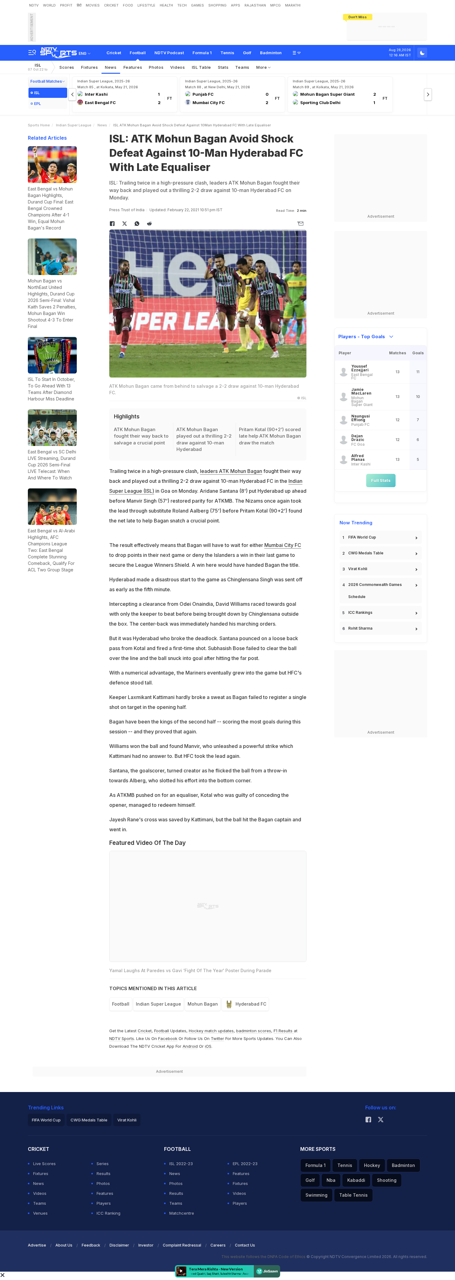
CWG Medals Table (366, 553)
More (262, 67)
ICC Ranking (108, 1213)
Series (103, 1163)
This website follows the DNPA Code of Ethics (263, 1256)
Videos (177, 67)
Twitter (217, 1038)
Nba (331, 1180)
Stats (223, 67)
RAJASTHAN (255, 5)
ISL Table (201, 67)
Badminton (271, 52)
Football (138, 52)
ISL (38, 67)
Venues (40, 1213)
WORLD (49, 5)
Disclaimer (119, 1245)
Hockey (372, 1165)
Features (133, 67)
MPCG (275, 5)
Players (104, 1203)
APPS (235, 5)
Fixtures (89, 67)
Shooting (386, 1180)
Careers (218, 1245)
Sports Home (39, 125)
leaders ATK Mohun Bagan (231, 471)
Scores (66, 67)
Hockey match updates (211, 1030)
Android (190, 1046)
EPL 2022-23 (245, 1163)
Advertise (37, 1245)
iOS (208, 1046)
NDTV (34, 5)
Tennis (227, 52)
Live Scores (44, 1163)
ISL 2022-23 (181, 1163)
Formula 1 (202, 52)
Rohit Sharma (360, 628)
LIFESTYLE (146, 5)
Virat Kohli (357, 568)
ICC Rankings (360, 612)
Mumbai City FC (282, 545)
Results (103, 1173)
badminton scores (253, 1030)
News (111, 67)
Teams (242, 67)
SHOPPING (217, 5)
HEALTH (166, 5)
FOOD (128, 5)
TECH (182, 5)
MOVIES (93, 5)
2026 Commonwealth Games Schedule (375, 590)
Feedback (91, 1245)
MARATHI (293, 5)
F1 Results (284, 1030)
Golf (247, 52)
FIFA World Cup (362, 537)
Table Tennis (353, 1195)
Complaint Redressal (182, 1245)
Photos (156, 67)
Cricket (113, 52)
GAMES (197, 5)
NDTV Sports (121, 1038)
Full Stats (381, 480)
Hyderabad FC (251, 1004)
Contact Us (245, 1245)
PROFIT (66, 5)
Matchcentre (181, 1213)
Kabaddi (356, 1180)
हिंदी (79, 5)
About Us (63, 1245)
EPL (37, 103)
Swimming (316, 1195)
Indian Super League (73, 125)
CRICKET (111, 5)
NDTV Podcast (169, 52)
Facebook (167, 1038)
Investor (146, 1245)
